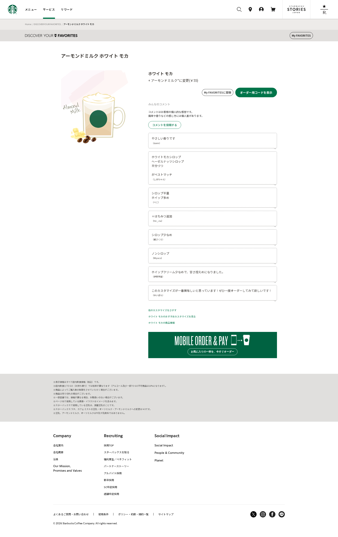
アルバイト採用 (113, 473)
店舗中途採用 (111, 494)
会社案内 (58, 445)
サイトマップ (165, 514)
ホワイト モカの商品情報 (161, 322)
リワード (67, 9)
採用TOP (109, 445)
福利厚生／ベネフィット (118, 459)
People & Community (169, 453)
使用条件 (103, 514)
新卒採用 (109, 480)
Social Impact (164, 445)
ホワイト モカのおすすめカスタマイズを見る (172, 316)
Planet (159, 460)
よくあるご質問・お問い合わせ (71, 514)
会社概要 (58, 452)
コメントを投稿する (164, 125)
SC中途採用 (110, 487)
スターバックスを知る (116, 452)
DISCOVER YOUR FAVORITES (47, 24)
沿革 (55, 459)
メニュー (31, 9)
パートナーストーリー (116, 466)
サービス (49, 9)
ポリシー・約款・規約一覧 (133, 514)
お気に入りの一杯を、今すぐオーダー (212, 351)
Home (28, 24)
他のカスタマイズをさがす (162, 310)
